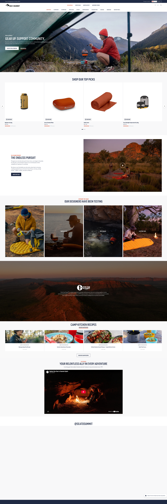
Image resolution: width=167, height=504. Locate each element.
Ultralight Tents (95, 9)
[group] (24, 340)
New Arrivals (70, 5)
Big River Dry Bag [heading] (8, 122)
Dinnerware (109, 9)
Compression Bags (85, 9)
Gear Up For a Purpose (12, 48)
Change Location (146, 1)
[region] (83, 106)
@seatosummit (83, 424)
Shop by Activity (86, 5)
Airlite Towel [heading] (86, 122)
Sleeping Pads (56, 9)
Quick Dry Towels (117, 9)
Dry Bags (78, 9)
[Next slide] (164, 106)
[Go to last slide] (2, 106)
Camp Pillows (71, 9)
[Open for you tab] (164, 495)
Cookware (102, 9)
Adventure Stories (96, 5)
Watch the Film (16, 174)
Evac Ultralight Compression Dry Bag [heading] (131, 122)
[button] (157, 1)
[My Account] (157, 5)
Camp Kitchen (48, 9)
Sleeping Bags (63, 9)
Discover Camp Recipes (83, 327)
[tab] (82, 129)
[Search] (155, 5)
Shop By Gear (78, 5)
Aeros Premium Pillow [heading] (48, 122)
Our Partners (23, 48)
